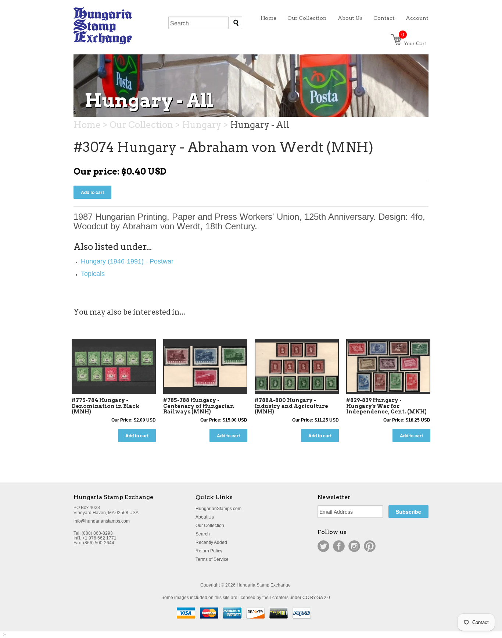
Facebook (339, 546)
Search (203, 534)
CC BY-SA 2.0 (316, 597)
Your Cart (413, 43)
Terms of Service (212, 559)
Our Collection (210, 525)
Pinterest (370, 546)
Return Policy (209, 550)
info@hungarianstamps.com (101, 521)
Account (417, 18)
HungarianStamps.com (218, 508)
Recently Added (211, 542)
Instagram (354, 546)
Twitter (323, 546)
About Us (205, 517)
